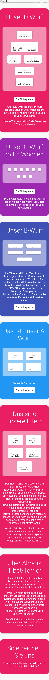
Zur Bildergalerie (24, 99)
